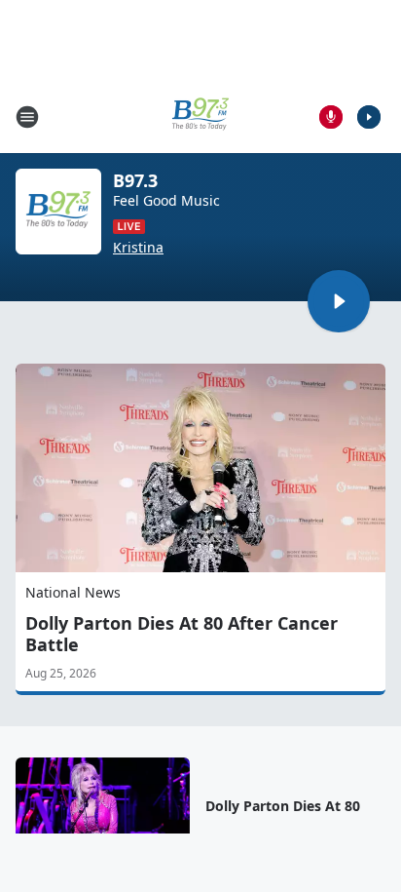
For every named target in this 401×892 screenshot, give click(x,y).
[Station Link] (200, 116)
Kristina (138, 247)
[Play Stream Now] (369, 117)
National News (73, 592)
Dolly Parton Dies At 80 (282, 806)
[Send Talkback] (331, 117)
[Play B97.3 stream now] (58, 211)
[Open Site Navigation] (27, 117)
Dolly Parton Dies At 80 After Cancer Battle (181, 633)
